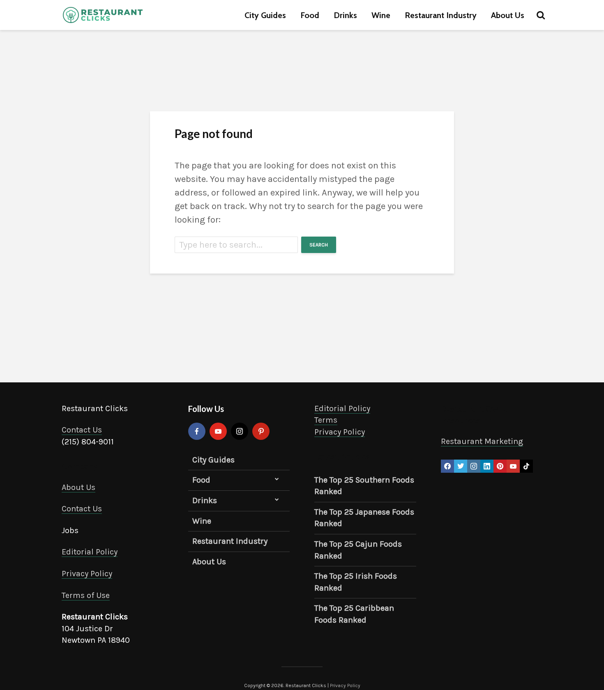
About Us (507, 15)
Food (309, 15)
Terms (325, 420)
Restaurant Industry (441, 15)
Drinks (345, 15)
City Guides (265, 15)
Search (318, 245)
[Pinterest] (261, 431)
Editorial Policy (90, 552)
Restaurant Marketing (482, 441)
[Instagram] (239, 431)
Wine (380, 15)
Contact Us (82, 430)
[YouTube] (218, 431)
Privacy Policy (87, 573)
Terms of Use (86, 595)
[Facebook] (196, 431)
